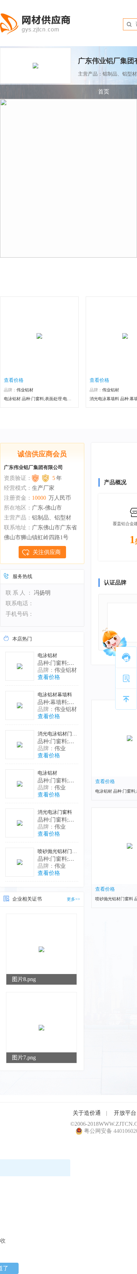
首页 (103, 92)
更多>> (73, 899)
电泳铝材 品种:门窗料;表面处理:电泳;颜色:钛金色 (49, 398)
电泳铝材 (47, 655)
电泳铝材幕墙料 (55, 694)
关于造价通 (87, 1113)
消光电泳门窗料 (55, 812)
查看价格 (14, 380)
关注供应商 (47, 552)
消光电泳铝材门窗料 (60, 734)
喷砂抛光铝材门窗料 (60, 851)
